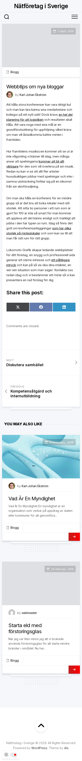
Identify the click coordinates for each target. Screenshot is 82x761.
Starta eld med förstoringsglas (25, 628)
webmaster (29, 613)
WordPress (39, 748)
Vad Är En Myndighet (31, 498)
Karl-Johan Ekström (33, 95)
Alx (66, 748)
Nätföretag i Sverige (41, 6)
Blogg (15, 72)
